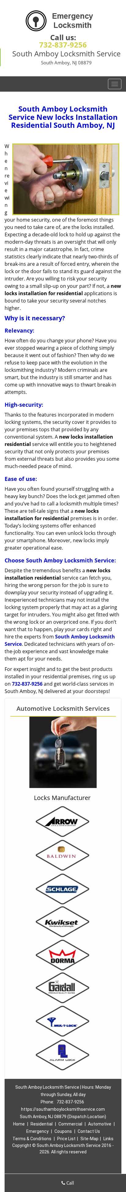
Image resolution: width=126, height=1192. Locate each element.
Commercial (70, 1124)
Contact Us (89, 1131)
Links (108, 1138)
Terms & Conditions (32, 1138)
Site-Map (89, 1138)
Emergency (37, 1131)
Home (19, 1124)
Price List (66, 1138)
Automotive (99, 1124)
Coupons (63, 1131)
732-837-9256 (63, 45)
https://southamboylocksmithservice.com (63, 1109)
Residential (42, 1124)
